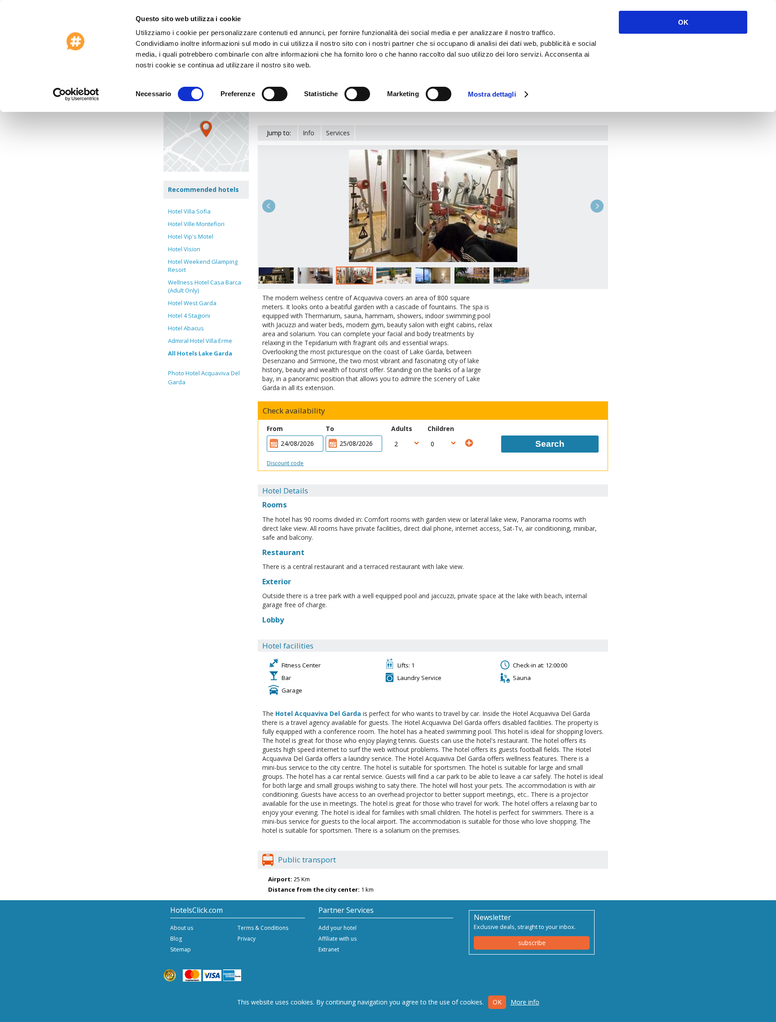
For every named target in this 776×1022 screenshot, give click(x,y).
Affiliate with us (337, 938)
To (330, 428)
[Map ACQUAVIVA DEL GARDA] (206, 129)
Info (308, 133)
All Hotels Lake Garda (200, 353)
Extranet (328, 949)
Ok (497, 1002)
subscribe (532, 942)
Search (549, 444)
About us (181, 928)
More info (525, 1002)
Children (441, 428)
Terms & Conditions (263, 928)
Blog (176, 938)
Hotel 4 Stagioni (189, 315)
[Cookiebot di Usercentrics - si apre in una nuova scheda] (76, 94)
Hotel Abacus (186, 328)
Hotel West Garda (192, 303)
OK (683, 22)
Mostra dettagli (492, 94)
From (275, 428)
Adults (401, 428)
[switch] (274, 94)
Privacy (247, 938)
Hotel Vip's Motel (190, 236)
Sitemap (180, 949)
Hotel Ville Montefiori (196, 224)
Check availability (294, 410)
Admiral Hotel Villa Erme (200, 341)
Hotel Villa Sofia (189, 211)
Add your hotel (337, 928)
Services (338, 133)
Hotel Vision (184, 249)
